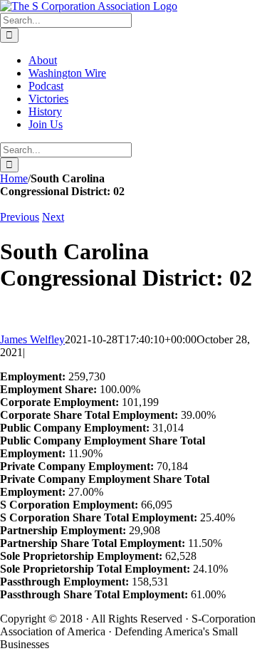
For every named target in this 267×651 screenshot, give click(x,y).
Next (53, 217)
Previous (19, 217)
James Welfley (32, 339)
